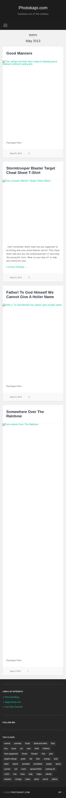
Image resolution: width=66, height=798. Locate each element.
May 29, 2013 (16, 153)
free (43, 754)
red (15, 769)
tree (14, 774)
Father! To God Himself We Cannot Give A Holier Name (30, 294)
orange (47, 759)
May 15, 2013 (16, 277)
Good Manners (19, 53)
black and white (40, 743)
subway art (50, 769)
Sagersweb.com (13, 702)
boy (6, 748)
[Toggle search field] (61, 25)
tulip (31, 774)
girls (51, 754)
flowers (34, 754)
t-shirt (6, 774)
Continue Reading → (16, 267)
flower (24, 754)
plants (15, 764)
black (27, 743)
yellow (54, 779)
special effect (35, 769)
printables (38, 764)
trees (23, 774)
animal (7, 743)
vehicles (7, 779)
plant (6, 764)
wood (45, 779)
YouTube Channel (14, 706)
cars (29, 748)
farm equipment (11, 754)
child (37, 748)
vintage (18, 779)
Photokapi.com (33, 7)
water (27, 779)
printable (26, 764)
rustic (23, 769)
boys (14, 748)
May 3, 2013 (15, 671)
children (46, 748)
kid (31, 759)
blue (53, 743)
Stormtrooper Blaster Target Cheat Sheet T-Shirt (30, 170)
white (36, 779)
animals (17, 743)
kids (38, 759)
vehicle (48, 774)
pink (56, 759)
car (21, 748)
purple (49, 764)
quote (58, 764)
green (23, 759)
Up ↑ (60, 792)
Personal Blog (12, 697)
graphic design (10, 759)
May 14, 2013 (16, 397)
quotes (7, 769)
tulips (39, 774)
